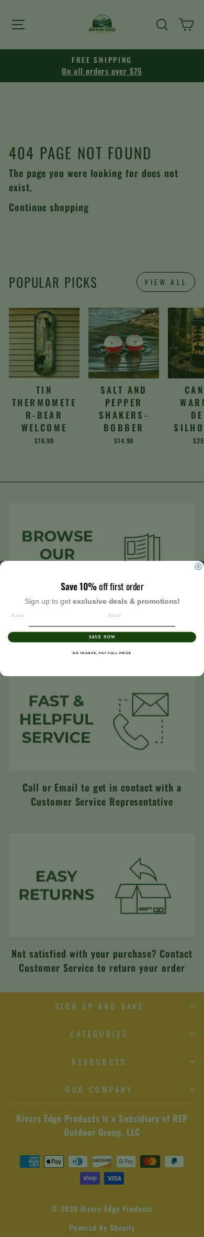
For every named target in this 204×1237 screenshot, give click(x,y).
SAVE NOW (102, 637)
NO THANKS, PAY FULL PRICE (102, 653)
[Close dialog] (198, 566)
